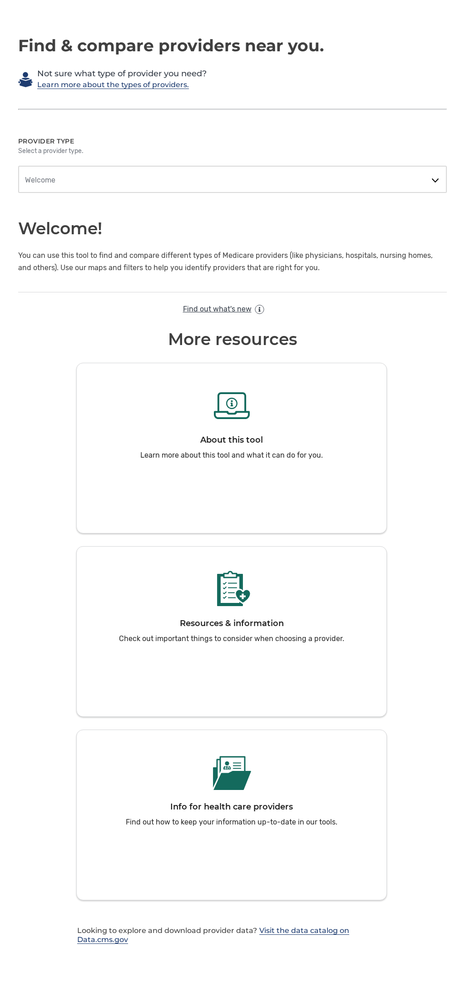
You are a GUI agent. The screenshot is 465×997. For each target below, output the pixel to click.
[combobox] (232, 180)
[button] (231, 448)
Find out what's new (217, 309)
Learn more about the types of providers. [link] (113, 84)
